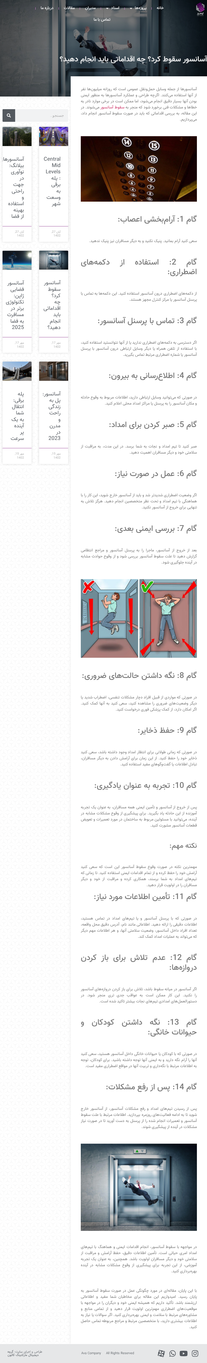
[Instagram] (195, 1353)
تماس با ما (102, 20)
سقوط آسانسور (112, 107)
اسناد (115, 8)
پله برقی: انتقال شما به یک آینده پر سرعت (17, 416)
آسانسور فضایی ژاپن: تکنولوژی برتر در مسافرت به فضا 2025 (15, 305)
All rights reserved (120, 1353)
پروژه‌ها (140, 8)
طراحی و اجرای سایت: (25, 1353)
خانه (160, 8)
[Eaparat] (161, 1353)
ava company (91, 1353)
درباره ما (47, 8)
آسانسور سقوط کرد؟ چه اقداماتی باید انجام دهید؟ (52, 305)
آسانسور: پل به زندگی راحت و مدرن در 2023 (51, 416)
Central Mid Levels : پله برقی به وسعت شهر (52, 181)
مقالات (69, 8)
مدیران (90, 8)
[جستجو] (9, 115)
